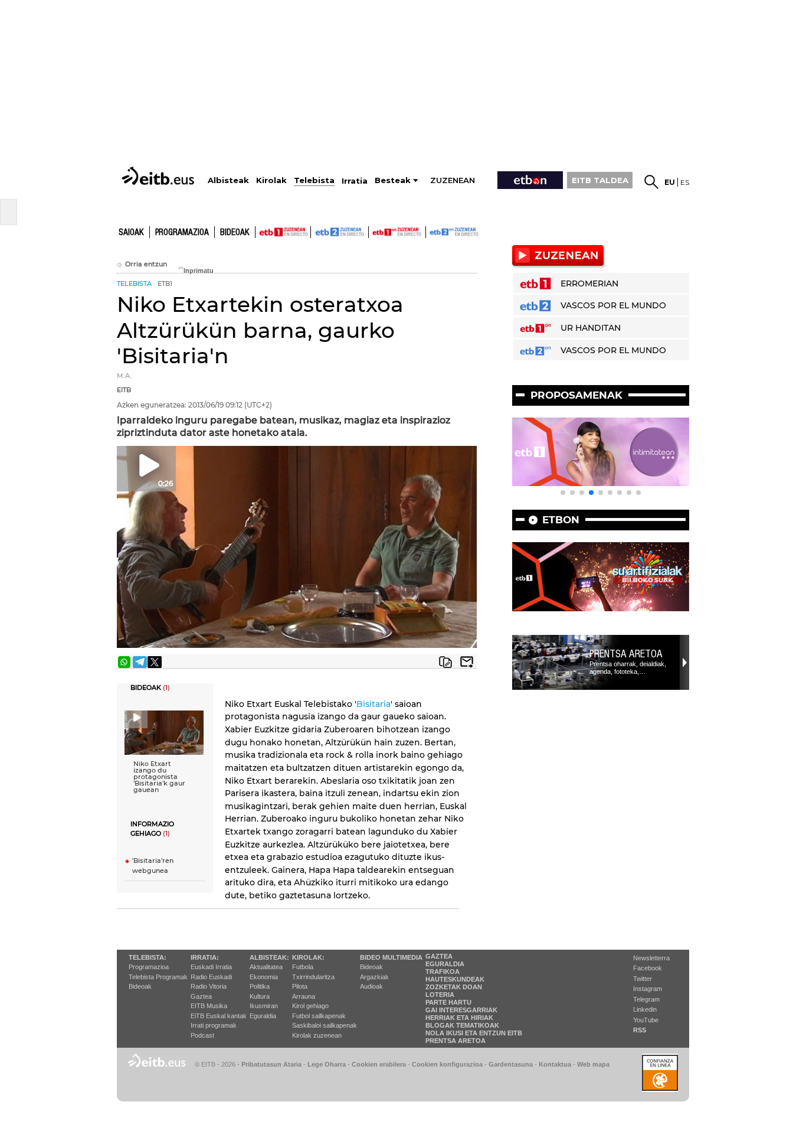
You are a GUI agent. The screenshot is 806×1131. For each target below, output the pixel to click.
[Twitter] (155, 662)
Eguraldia (263, 1015)
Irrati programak (214, 1025)
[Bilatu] (651, 182)
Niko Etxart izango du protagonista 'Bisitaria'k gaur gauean (159, 777)
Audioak (371, 986)
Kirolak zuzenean (317, 1035)
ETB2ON (431, 231)
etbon (560, 520)
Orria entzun (146, 264)
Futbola (302, 966)
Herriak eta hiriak (459, 1017)
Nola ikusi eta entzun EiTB (473, 1033)
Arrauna (303, 996)
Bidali (466, 662)
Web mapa (593, 1064)
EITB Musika (209, 1005)
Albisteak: (269, 957)
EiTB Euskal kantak (219, 1015)
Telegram (646, 999)
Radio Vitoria (209, 986)
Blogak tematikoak (462, 1025)
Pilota (299, 986)
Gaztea (201, 996)
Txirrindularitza (313, 976)
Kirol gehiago (310, 1005)
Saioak (131, 232)
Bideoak (235, 232)
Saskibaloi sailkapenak (324, 1025)
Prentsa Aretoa (626, 653)
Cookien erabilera (379, 1064)
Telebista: (147, 957)
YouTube (645, 1020)
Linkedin (645, 1009)
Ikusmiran (264, 1005)
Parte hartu (448, 1002)
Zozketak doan (453, 986)
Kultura (260, 996)
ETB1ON (374, 231)
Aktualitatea (266, 966)
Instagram (647, 988)
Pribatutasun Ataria (271, 1064)
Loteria (439, 994)
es (684, 182)
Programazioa (182, 232)
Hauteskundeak (454, 979)
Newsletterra (651, 957)
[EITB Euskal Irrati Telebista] (159, 175)
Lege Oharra (326, 1064)
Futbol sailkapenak (319, 1015)
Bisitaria (373, 704)
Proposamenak (576, 395)
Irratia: (205, 957)
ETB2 (340, 232)
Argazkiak (374, 976)
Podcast (202, 1035)
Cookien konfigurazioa (447, 1064)
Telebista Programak (158, 976)
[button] (563, 492)
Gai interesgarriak (461, 1009)
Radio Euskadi (211, 976)
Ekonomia (264, 976)
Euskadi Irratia (211, 966)
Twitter (642, 978)
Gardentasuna (511, 1064)
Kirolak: (308, 957)
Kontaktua (555, 1064)
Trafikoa (442, 971)
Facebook (647, 968)
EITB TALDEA (600, 180)
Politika (260, 986)
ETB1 (283, 232)
